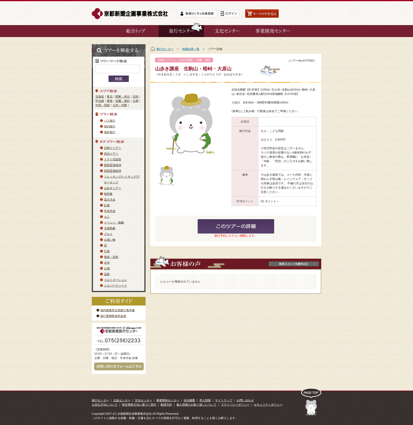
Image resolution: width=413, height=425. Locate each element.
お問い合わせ (245, 400)
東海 (110, 101)
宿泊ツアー (111, 153)
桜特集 (108, 194)
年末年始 (109, 211)
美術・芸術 (111, 257)
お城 (107, 268)
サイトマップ (223, 400)
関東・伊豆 (122, 96)
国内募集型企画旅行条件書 (117, 310)
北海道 (99, 96)
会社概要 (189, 400)
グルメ (108, 234)
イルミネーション (115, 280)
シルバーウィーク (115, 285)
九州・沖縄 (120, 105)
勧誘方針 (166, 404)
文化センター (143, 400)
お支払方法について (105, 404)
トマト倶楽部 (112, 159)
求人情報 (205, 400)
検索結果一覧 (190, 49)
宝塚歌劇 (109, 228)
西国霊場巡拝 (112, 165)
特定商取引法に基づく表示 (139, 404)
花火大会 (109, 199)
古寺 (107, 262)
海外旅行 (109, 132)
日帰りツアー (112, 148)
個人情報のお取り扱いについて (196, 404)
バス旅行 (109, 120)
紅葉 (107, 205)
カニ (107, 216)
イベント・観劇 (114, 222)
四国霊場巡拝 (112, 171)
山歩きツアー (112, 188)
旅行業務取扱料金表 (113, 316)
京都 (135, 101)
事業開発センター (167, 400)
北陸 (135, 96)
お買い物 (109, 239)
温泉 (107, 274)
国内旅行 (109, 126)
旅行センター (165, 49)
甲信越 (99, 101)
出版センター (121, 400)
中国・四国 (102, 105)
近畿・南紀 (122, 101)
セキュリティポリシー (268, 404)
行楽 (107, 251)
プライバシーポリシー (235, 404)
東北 (110, 96)
